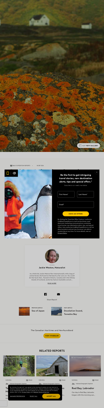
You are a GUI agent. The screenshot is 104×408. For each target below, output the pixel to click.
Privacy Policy (62, 233)
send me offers (76, 214)
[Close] (97, 172)
